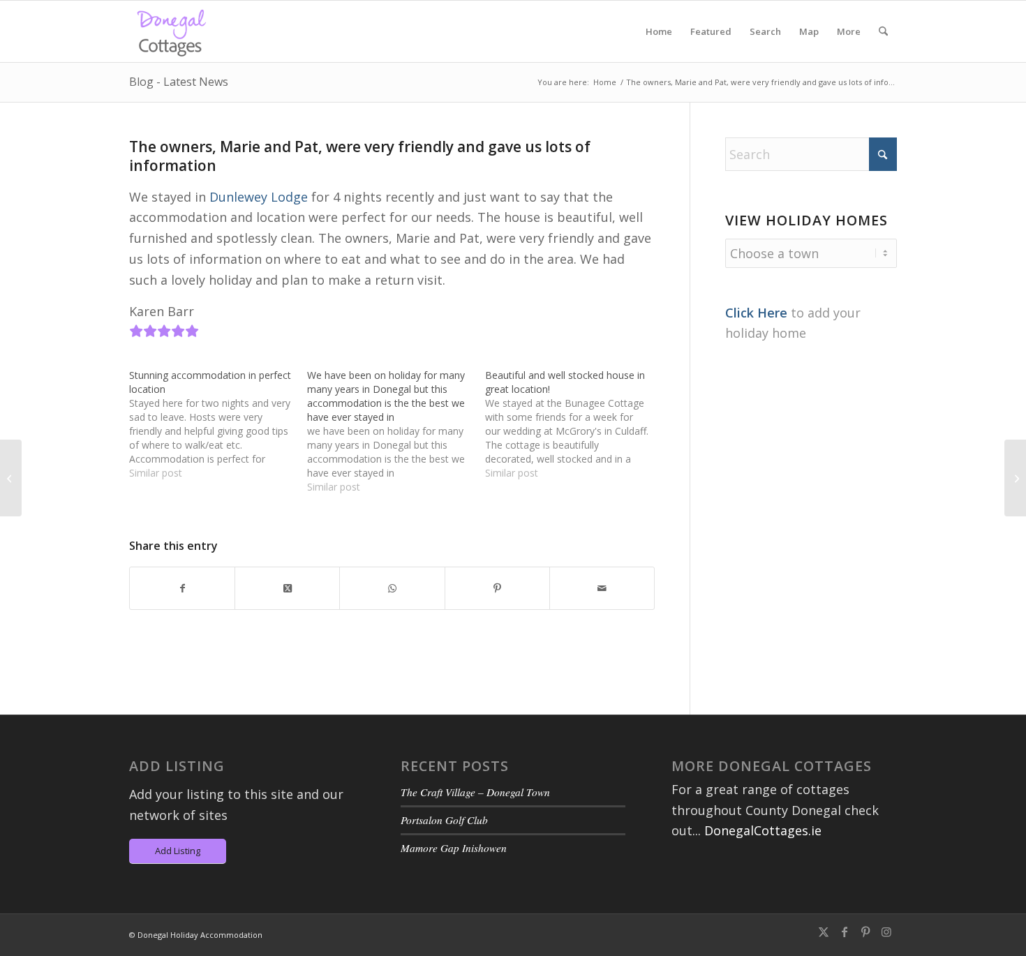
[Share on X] (287, 588)
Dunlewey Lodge (258, 196)
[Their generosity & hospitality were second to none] (11, 478)
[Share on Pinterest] (497, 588)
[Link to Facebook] (844, 931)
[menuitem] (659, 31)
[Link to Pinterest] (865, 931)
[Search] (883, 31)
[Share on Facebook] (182, 588)
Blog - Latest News (178, 81)
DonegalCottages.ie (762, 830)
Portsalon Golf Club (444, 820)
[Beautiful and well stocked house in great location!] (574, 424)
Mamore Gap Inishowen (454, 848)
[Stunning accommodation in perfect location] (218, 424)
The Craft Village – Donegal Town (475, 792)
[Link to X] (823, 931)
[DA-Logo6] (173, 31)
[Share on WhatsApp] (392, 588)
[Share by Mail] (602, 588)
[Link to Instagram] (886, 931)
